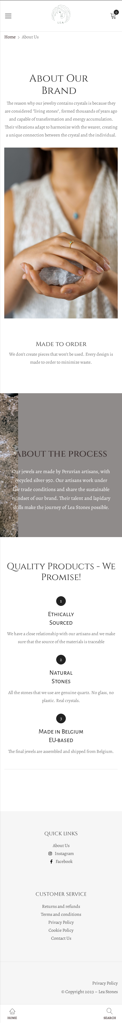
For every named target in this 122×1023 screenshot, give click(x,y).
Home (10, 37)
